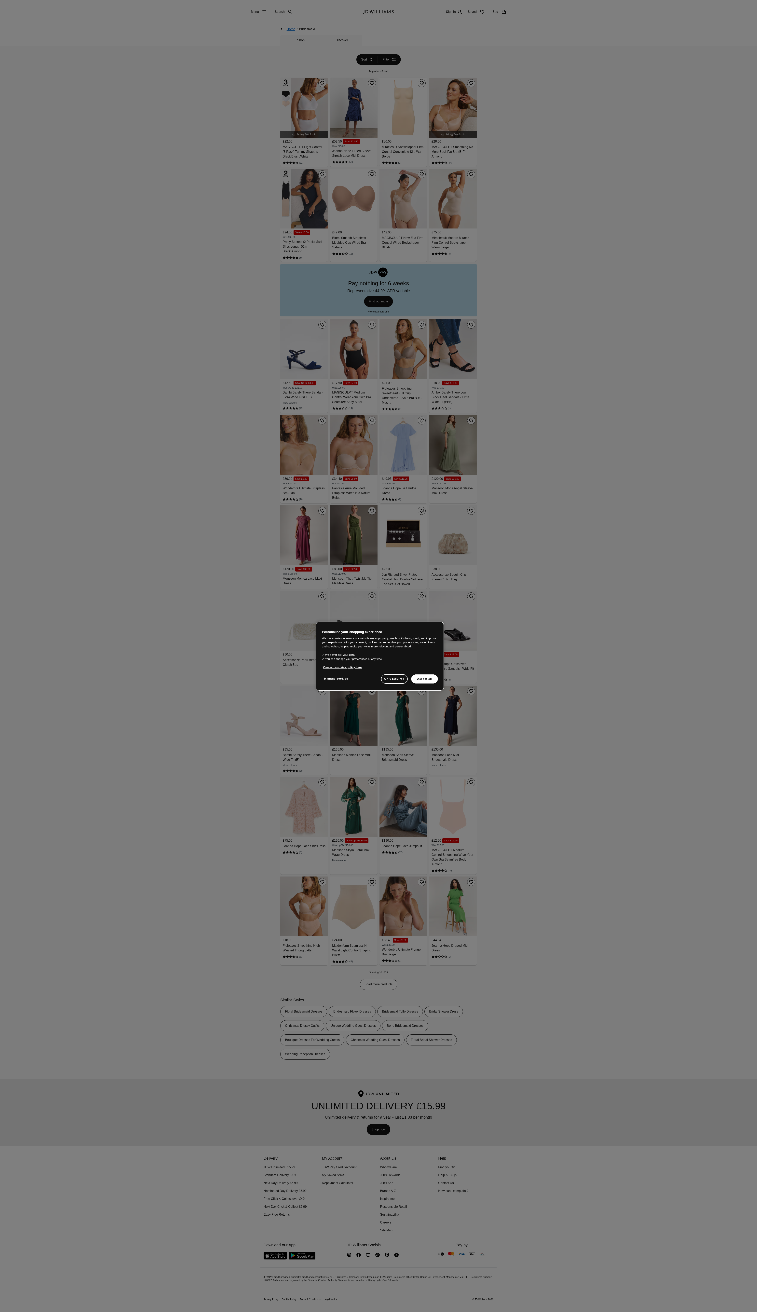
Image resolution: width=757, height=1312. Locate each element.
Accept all (424, 680)
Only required (394, 680)
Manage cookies (336, 680)
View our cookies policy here (342, 669)
